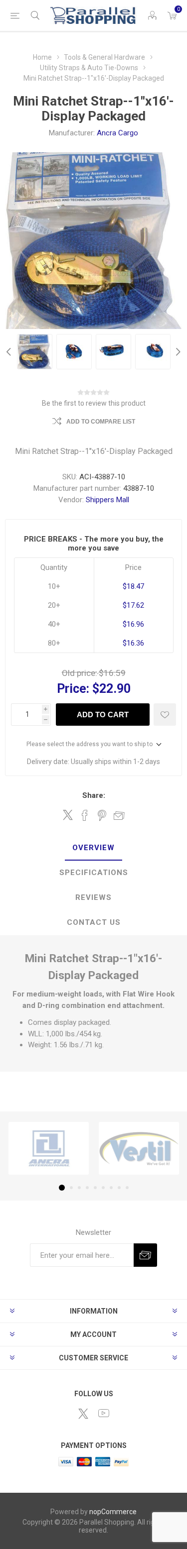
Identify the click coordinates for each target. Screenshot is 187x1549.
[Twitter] (83, 1414)
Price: (73, 688)
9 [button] (127, 1187)
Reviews (93, 897)
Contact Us (94, 922)
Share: (93, 795)
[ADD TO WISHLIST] (165, 714)
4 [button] (87, 1187)
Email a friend (119, 815)
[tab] (93, 848)
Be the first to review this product (94, 403)
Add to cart (103, 714)
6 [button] (103, 1187)
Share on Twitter (68, 815)
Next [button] (177, 351)
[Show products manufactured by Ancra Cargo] (48, 1148)
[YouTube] (104, 1413)
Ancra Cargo (117, 132)
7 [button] (111, 1187)
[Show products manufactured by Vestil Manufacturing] (139, 1148)
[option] (34, 351)
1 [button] (62, 1188)
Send (145, 1255)
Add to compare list (100, 421)
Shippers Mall (107, 499)
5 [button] (95, 1187)
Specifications (93, 872)
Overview (93, 847)
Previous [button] (10, 351)
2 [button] (71, 1187)
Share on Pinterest (102, 815)
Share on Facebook (84, 815)
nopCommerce (113, 1512)
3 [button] (79, 1187)
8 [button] (119, 1187)
